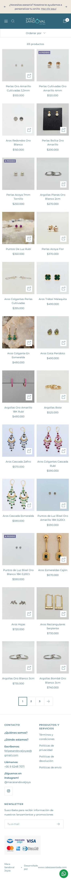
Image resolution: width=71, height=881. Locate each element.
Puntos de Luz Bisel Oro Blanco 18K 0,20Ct (18, 572)
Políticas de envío (50, 767)
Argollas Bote (53, 407)
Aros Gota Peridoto (52, 353)
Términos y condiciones (46, 737)
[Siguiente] (48, 701)
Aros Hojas (18, 624)
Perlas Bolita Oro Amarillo (53, 142)
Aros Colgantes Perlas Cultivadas (18, 301)
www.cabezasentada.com (52, 867)
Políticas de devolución (46, 759)
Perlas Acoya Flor (53, 249)
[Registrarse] (58, 824)
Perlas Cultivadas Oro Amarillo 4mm (52, 88)
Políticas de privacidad (46, 748)
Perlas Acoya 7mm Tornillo (18, 196)
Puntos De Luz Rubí (18, 249)
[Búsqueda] (13, 21)
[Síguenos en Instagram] (8, 791)
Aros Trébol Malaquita (53, 299)
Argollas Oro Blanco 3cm (18, 678)
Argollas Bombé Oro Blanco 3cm (53, 680)
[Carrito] (65, 21)
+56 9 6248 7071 (14, 766)
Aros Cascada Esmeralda (18, 515)
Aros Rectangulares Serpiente (52, 626)
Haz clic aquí (48, 8)
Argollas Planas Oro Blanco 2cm (52, 196)
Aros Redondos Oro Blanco (18, 142)
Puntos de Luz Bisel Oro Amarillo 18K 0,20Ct (53, 518)
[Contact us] (63, 873)
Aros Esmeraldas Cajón (52, 570)
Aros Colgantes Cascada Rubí (52, 463)
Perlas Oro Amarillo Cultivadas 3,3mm (18, 88)
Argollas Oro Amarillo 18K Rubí (18, 409)
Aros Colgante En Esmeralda (18, 355)
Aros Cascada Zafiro (18, 461)
